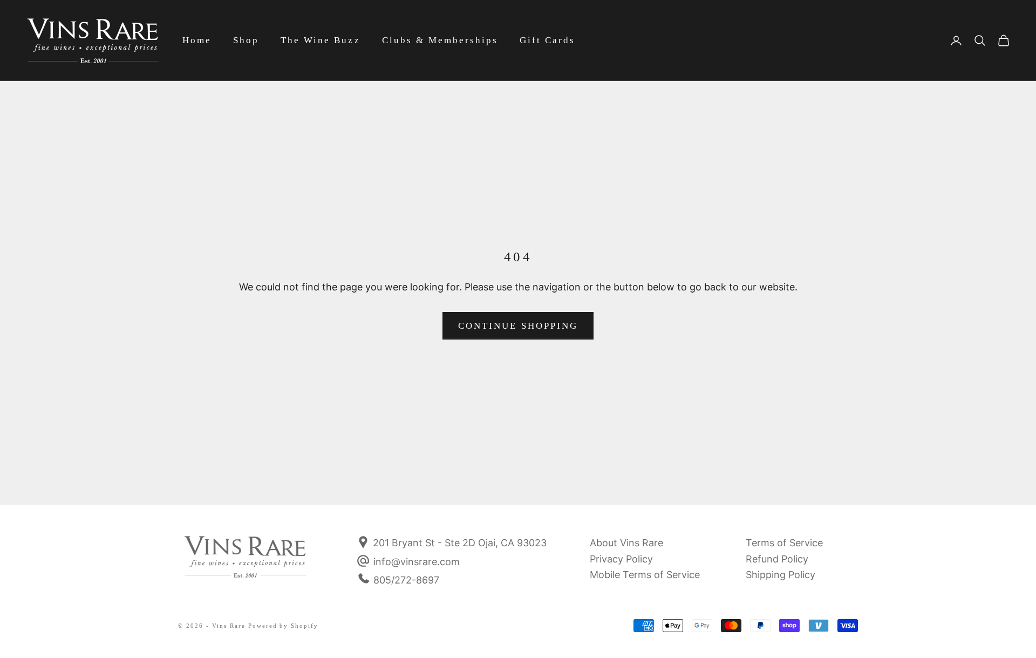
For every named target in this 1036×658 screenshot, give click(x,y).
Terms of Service (784, 542)
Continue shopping (518, 326)
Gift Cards (547, 40)
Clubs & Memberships (440, 40)
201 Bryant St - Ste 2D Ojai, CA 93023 (458, 542)
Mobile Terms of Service (645, 574)
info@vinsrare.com (416, 561)
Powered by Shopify (283, 625)
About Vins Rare (626, 542)
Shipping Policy (780, 574)
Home (197, 40)
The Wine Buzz (320, 40)
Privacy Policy (621, 559)
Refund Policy (777, 559)
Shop (246, 40)
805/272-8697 (406, 580)
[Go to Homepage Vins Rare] (245, 564)
